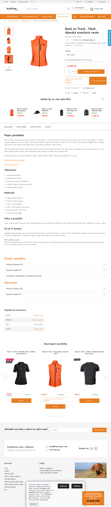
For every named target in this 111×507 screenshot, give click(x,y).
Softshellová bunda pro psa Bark (14, 160)
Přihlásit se (99, 430)
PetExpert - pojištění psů (46, 468)
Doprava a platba (23, 2)
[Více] (102, 16)
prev (5, 377)
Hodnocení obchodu (10, 487)
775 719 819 (79, 8)
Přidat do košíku (91, 71)
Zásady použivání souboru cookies (13, 484)
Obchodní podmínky (10, 479)
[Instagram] (95, 448)
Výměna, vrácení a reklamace (12, 476)
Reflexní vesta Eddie (10, 165)
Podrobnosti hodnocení (89, 40)
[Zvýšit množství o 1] (75, 71)
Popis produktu (8, 127)
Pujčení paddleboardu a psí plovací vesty (51, 470)
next (105, 377)
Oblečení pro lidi (37, 320)
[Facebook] (91, 448)
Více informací (78, 45)
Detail (21, 400)
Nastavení (33, 504)
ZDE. (46, 500)
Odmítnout (63, 486)
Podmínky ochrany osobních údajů (13, 481)
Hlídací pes (86, 93)
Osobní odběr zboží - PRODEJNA (49, 473)
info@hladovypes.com (58, 446)
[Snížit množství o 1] (69, 71)
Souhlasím (77, 486)
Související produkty (35, 127)
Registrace (102, 2)
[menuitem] (13, 16)
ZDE (30, 498)
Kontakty (13, 2)
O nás (6, 2)
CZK (79, 2)
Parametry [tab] (48, 127)
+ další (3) (9, 70)
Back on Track (90, 88)
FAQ (5, 489)
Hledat (68, 9)
